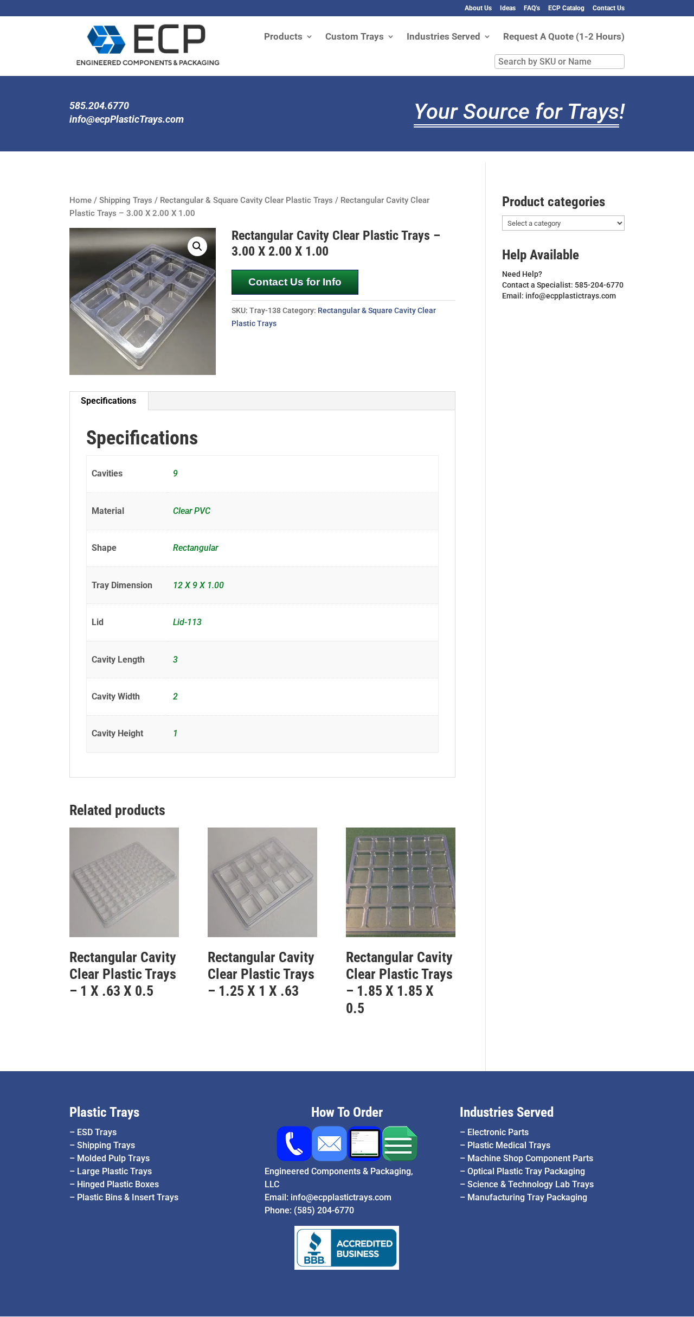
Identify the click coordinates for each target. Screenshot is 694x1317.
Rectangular (195, 548)
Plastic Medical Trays (508, 1145)
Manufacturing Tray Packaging (527, 1197)
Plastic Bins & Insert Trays (127, 1197)
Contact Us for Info (295, 282)
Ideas (508, 8)
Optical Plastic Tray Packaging (526, 1171)
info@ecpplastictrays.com (341, 1197)
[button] (197, 246)
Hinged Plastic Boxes (118, 1184)
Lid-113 (187, 622)
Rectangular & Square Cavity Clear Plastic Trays (246, 200)
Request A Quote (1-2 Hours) (564, 37)
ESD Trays (97, 1132)
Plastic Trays (104, 1112)
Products (283, 37)
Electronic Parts (498, 1132)
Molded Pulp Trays (113, 1158)
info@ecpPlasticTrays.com (126, 119)
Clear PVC (191, 511)
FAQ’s (532, 8)
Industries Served (443, 37)
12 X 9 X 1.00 (198, 585)
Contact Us (609, 8)
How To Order (347, 1112)
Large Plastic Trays (114, 1171)
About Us (478, 8)
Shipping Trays (125, 200)
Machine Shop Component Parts (530, 1158)
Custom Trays (354, 37)
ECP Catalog (566, 8)
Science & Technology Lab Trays (530, 1184)
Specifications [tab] (108, 401)
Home (80, 200)
